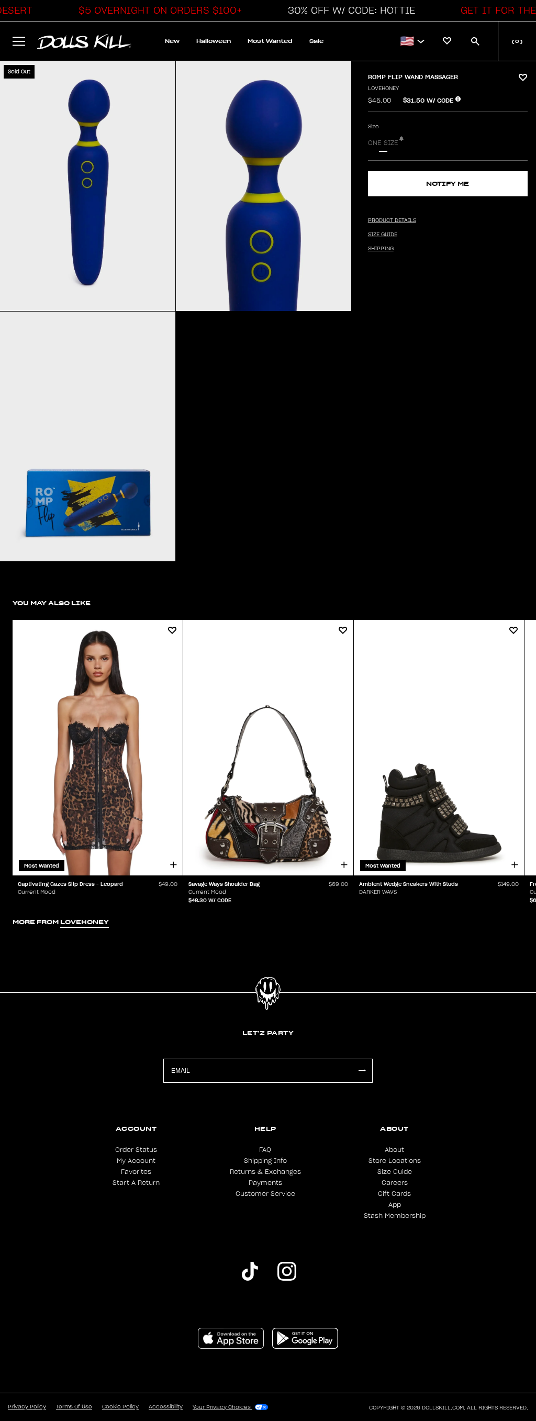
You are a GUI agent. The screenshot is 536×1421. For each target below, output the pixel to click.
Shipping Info (265, 1161)
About (394, 1150)
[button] (157, 10)
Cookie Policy (120, 1406)
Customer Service (265, 1194)
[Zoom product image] (87, 186)
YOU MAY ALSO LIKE (52, 603)
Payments (265, 1183)
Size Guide (394, 1172)
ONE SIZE (383, 143)
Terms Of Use (74, 1406)
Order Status (136, 1150)
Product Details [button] (392, 220)
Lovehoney (383, 88)
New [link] (172, 41)
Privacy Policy (27, 1406)
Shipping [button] (381, 248)
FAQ (265, 1150)
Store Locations (394, 1161)
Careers (395, 1183)
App (394, 1205)
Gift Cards (394, 1194)
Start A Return (136, 1183)
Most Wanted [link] (270, 41)
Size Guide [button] (382, 234)
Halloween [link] (213, 41)
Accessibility (166, 1406)
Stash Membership (395, 1216)
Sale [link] (316, 41)
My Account (136, 1161)
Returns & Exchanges (265, 1172)
